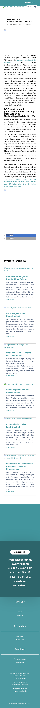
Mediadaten (20, 663)
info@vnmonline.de (20, 689)
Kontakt (20, 615)
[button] (9, 235)
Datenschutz (20, 640)
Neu (30, 24)
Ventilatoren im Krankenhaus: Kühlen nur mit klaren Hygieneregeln (19, 466)
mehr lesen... (10, 299)
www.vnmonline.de (20, 691)
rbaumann (13, 24)
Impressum (20, 636)
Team (20, 612)
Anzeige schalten (20, 659)
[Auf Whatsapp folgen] (9, 3)
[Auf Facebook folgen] (4, 3)
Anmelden (19, 552)
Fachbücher (30, 3)
